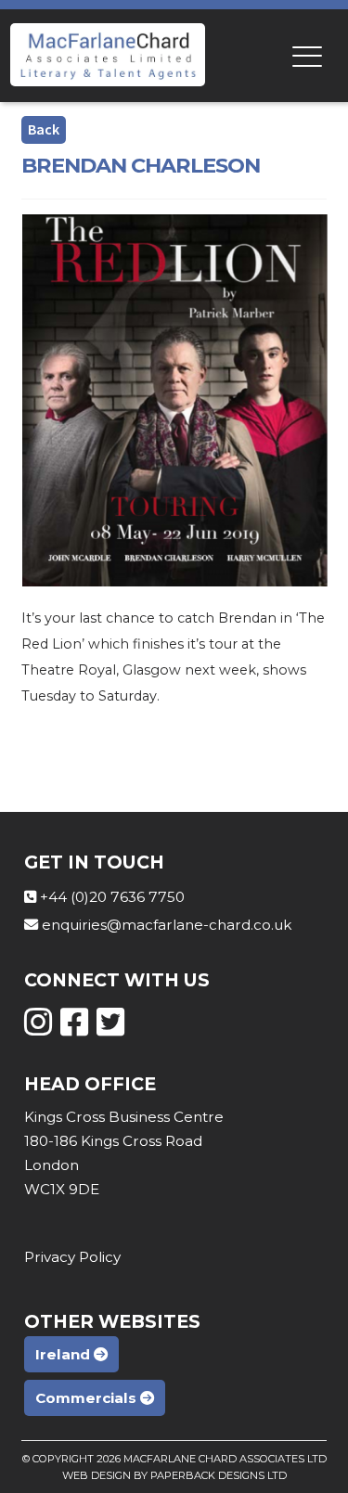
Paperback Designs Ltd (218, 1475)
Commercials (87, 1398)
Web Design (96, 1475)
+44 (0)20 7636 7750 (112, 897)
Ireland (64, 1354)
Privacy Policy (72, 1257)
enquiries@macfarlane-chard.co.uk (166, 924)
